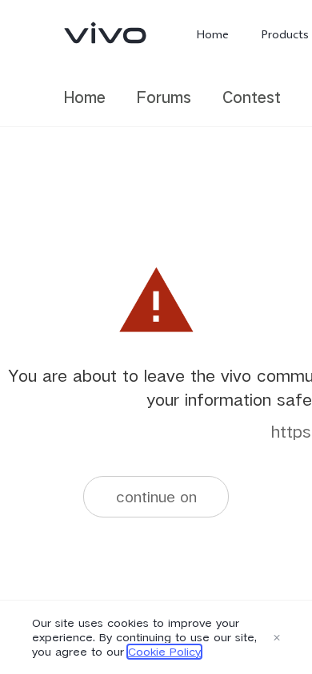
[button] (277, 637)
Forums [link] (164, 97)
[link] (105, 33)
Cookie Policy (164, 651)
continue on (156, 496)
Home (212, 34)
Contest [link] (251, 97)
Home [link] (85, 97)
